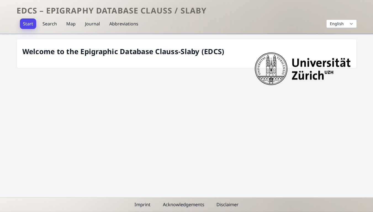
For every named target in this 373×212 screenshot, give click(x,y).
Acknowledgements (183, 205)
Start (28, 24)
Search (50, 24)
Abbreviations (123, 24)
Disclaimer (227, 205)
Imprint (142, 205)
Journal (92, 24)
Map (71, 24)
